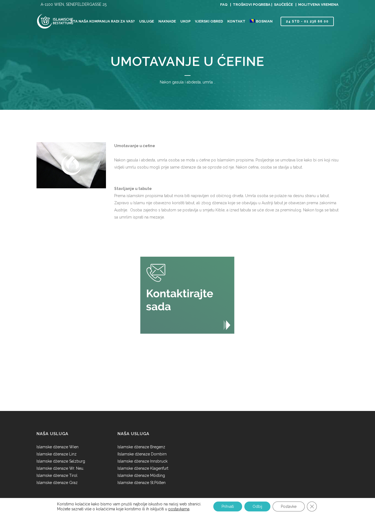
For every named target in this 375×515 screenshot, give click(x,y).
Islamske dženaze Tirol (57, 475)
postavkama (178, 509)
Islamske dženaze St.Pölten (141, 482)
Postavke (288, 506)
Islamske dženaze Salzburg (61, 461)
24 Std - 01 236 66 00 (307, 21)
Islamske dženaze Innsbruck (142, 461)
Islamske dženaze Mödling (141, 475)
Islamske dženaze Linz (57, 454)
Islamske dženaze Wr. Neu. (60, 468)
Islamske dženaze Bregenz (141, 447)
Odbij (257, 506)
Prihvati (228, 506)
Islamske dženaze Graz (57, 482)
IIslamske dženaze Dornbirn (142, 454)
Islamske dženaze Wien (58, 447)
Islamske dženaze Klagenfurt (142, 468)
